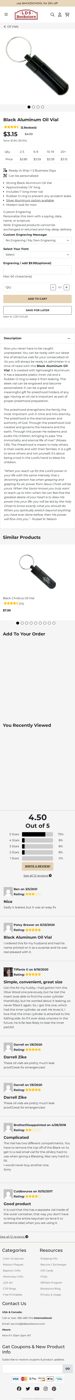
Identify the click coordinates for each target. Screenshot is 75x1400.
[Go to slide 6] (40, 623)
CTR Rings (9, 1288)
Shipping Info (49, 1258)
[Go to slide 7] (44, 623)
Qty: (8, 287)
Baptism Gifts (12, 1270)
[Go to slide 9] (53, 623)
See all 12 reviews (36, 875)
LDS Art (8, 1282)
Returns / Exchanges (53, 1264)
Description (12, 338)
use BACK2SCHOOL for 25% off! (37, 3)
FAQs (43, 1276)
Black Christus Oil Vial (18, 598)
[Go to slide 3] (38, 107)
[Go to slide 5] (35, 623)
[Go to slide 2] (33, 107)
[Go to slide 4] (42, 107)
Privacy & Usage (50, 1294)
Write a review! (37, 866)
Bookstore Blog (50, 1288)
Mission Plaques (13, 1264)
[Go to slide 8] (49, 623)
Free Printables (12, 1294)
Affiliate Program (51, 1282)
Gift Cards (46, 1270)
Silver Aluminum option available (30, 200)
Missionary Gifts (13, 1276)
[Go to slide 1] (28, 107)
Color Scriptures (13, 1258)
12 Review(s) (29, 127)
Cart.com (49, 1398)
